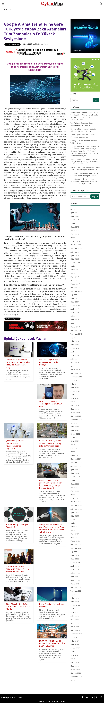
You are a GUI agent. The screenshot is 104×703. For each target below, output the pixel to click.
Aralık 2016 (75, 266)
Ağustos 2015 (76, 209)
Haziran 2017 (76, 287)
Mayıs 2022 (75, 498)
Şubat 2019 (75, 359)
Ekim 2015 (75, 216)
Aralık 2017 (75, 309)
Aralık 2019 (75, 395)
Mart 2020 (75, 405)
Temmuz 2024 (76, 591)
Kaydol (95, 196)
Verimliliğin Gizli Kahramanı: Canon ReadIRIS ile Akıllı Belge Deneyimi (84, 174)
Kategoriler (8, 9)
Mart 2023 (75, 534)
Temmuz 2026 (76, 676)
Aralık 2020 (75, 437)
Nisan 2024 (75, 580)
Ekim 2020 (75, 430)
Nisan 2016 (75, 237)
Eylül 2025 (75, 641)
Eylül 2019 (75, 384)
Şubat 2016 (75, 230)
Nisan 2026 (75, 666)
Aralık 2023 (75, 566)
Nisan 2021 (75, 452)
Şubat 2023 (75, 530)
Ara (96, 100)
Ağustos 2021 (76, 466)
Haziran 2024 (76, 587)
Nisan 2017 (75, 280)
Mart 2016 (75, 234)
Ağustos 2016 (76, 252)
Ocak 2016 (75, 227)
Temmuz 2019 (76, 377)
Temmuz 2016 (76, 248)
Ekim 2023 (75, 559)
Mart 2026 (75, 662)
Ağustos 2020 (76, 423)
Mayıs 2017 (75, 284)
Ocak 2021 (75, 441)
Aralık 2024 (75, 609)
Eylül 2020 (75, 427)
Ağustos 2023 (76, 552)
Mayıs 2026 (75, 669)
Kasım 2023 (75, 562)
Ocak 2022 (75, 484)
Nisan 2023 (75, 537)
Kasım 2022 (75, 519)
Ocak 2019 (75, 355)
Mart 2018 (75, 320)
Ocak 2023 (75, 527)
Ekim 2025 (75, 644)
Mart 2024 (75, 577)
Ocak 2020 (75, 398)
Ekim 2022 (75, 516)
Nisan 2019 (75, 366)
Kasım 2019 (75, 391)
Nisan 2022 (75, 494)
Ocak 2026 (75, 655)
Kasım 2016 (75, 262)
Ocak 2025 (75, 612)
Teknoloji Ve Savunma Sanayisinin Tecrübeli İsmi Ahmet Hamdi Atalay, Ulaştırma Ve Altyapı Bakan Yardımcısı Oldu (85, 116)
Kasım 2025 (75, 648)
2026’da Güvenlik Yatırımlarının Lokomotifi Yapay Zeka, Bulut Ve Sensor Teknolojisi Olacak (84, 181)
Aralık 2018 (75, 352)
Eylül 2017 (75, 298)
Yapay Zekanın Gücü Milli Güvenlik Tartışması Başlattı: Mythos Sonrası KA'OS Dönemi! (84, 161)
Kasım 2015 (75, 220)
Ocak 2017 (75, 270)
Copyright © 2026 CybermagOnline (13, 697)
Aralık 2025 (75, 651)
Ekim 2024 (75, 602)
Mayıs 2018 (75, 327)
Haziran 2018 (76, 330)
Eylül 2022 (75, 512)
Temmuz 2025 (76, 634)
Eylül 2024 (75, 598)
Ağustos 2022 (76, 509)
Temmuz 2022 (76, 505)
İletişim (41, 701)
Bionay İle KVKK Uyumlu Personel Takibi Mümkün (84, 141)
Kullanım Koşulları (58, 701)
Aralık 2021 (75, 480)
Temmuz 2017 (76, 291)
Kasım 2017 (75, 305)
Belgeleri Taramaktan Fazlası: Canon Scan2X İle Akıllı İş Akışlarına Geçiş (85, 168)
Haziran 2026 (76, 673)
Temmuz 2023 (76, 548)
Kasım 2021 (75, 477)
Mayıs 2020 (75, 412)
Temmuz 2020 (76, 419)
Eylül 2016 (75, 255)
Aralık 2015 (75, 223)
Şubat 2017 (75, 273)
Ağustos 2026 (76, 680)
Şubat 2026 (75, 659)
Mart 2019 (75, 362)
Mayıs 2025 (75, 626)
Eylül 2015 (75, 212)
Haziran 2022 (76, 502)
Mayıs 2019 (75, 370)
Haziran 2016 (76, 245)
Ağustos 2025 (76, 637)
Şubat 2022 (75, 487)
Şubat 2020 (75, 402)
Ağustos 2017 (76, 295)
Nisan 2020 (75, 409)
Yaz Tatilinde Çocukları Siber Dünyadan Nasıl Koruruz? (82, 124)
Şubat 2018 (75, 316)
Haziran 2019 (76, 373)
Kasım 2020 (75, 434)
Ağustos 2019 (76, 380)
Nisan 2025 (75, 623)
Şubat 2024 (75, 573)
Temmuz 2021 (76, 462)
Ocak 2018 (75, 312)
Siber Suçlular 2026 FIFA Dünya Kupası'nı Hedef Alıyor (83, 136)
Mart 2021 (75, 448)
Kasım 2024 (75, 605)
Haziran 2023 (76, 544)
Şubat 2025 (75, 616)
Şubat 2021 (75, 444)
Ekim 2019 (75, 387)
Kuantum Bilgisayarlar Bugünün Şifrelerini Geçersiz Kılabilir (83, 130)
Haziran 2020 (76, 416)
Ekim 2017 (75, 302)
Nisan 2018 (75, 323)
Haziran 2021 (76, 459)
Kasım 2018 (75, 348)
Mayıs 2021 (75, 455)
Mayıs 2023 (75, 541)
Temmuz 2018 (76, 334)
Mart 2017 (75, 277)
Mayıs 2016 (75, 241)
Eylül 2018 (75, 341)
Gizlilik (48, 701)
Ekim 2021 (75, 473)
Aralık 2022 (75, 523)
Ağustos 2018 (76, 337)
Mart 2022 (75, 491)
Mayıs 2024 (75, 584)
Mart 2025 (75, 619)
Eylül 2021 (75, 469)
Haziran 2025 (76, 630)
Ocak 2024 (75, 569)
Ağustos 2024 (76, 594)
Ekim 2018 (75, 345)
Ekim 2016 (75, 259)
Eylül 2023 (75, 555)
